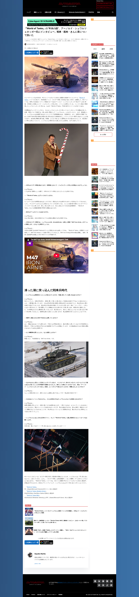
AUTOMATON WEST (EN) (104, 3)
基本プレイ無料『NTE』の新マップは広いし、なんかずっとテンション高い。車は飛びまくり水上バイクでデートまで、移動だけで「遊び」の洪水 (106, 88)
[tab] (95, 49)
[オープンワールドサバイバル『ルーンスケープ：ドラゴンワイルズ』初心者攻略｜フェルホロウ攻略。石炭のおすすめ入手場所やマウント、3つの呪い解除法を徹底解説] (95, 187)
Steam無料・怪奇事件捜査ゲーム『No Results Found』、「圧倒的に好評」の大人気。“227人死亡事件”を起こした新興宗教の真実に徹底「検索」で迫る (106, 56)
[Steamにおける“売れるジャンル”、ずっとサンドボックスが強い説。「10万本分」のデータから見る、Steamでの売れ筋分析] (95, 243)
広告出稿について (41, 594)
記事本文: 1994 (38, 563)
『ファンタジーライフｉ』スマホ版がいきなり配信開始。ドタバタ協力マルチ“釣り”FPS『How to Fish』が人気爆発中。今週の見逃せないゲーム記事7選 (106, 204)
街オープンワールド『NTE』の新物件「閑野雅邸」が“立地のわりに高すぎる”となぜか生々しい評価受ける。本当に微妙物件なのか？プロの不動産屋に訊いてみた (106, 64)
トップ (29, 12)
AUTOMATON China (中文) (105, 7)
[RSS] (111, 585)
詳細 (98, 12)
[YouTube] (95, 581)
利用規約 (60, 594)
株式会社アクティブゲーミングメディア (68, 582)
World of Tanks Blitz (33, 495)
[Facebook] (103, 585)
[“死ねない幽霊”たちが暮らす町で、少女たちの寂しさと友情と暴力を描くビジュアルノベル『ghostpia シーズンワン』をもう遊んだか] (95, 211)
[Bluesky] (99, 581)
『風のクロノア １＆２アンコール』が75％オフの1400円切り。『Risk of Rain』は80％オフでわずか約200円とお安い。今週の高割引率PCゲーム (106, 196)
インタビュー (50, 44)
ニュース (55, 44)
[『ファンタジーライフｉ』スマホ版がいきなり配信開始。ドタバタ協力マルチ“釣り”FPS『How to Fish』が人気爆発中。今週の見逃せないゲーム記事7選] (95, 203)
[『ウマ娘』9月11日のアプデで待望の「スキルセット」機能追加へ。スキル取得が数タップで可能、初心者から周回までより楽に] (95, 227)
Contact (33, 594)
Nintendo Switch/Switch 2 (77, 12)
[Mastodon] (99, 585)
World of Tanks (31, 487)
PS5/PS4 (91, 12)
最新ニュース (38, 12)
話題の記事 (48, 12)
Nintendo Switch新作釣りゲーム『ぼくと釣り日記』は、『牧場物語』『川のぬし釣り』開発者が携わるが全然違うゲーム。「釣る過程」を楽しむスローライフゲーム (106, 112)
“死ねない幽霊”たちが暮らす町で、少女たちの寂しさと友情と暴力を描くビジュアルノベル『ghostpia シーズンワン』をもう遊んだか (106, 212)
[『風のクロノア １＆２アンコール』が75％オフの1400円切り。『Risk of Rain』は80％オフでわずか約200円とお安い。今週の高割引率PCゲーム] (95, 195)
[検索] (112, 12)
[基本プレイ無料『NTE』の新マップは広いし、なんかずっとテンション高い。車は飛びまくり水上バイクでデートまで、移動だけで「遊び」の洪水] (95, 219)
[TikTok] (107, 585)
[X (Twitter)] (107, 581)
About (27, 594)
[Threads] (111, 581)
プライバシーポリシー (52, 594)
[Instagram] (103, 581)
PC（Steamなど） (60, 12)
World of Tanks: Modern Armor (36, 491)
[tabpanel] (103, 94)
